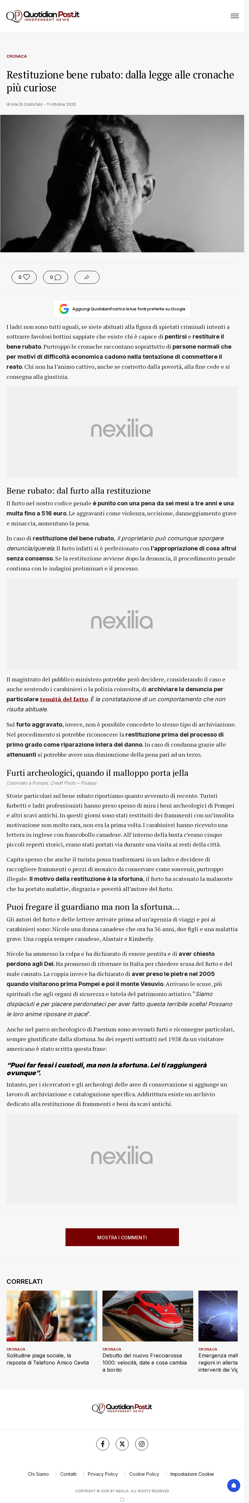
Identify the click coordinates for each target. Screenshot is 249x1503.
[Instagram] (141, 1443)
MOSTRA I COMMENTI (122, 1237)
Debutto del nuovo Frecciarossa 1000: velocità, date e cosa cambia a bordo (144, 1362)
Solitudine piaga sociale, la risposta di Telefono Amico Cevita (47, 1359)
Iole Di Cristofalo (27, 104)
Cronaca (16, 56)
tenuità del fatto (64, 699)
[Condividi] (87, 277)
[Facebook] (102, 1443)
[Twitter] (122, 1443)
